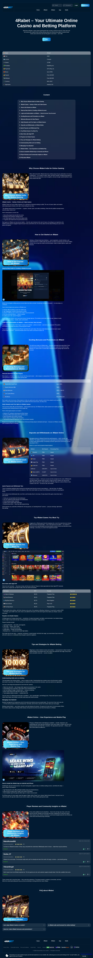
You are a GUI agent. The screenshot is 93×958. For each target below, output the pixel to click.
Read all (5, 849)
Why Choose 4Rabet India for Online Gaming (32, 101)
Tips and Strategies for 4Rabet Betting (31, 139)
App (60, 10)
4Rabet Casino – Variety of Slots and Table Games (34, 104)
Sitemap (44, 947)
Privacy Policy (6, 947)
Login (76, 5)
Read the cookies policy (86, 954)
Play (46, 39)
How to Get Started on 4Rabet (28, 107)
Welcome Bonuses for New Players (30, 119)
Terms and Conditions (24, 947)
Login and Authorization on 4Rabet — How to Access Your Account (38, 113)
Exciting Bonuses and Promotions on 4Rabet (32, 116)
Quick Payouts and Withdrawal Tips (30, 128)
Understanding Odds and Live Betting (30, 142)
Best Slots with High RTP (27, 134)
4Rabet (45, 10)
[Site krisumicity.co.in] (8, 7)
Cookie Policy (33, 947)
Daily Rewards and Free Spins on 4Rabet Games (33, 122)
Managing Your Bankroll (27, 145)
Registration (85, 5)
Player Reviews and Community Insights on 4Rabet (34, 154)
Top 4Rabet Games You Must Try (29, 131)
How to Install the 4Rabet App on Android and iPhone (34, 151)
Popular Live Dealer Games (28, 136)
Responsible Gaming (15, 947)
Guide (66, 10)
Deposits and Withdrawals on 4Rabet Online (32, 125)
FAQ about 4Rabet (25, 157)
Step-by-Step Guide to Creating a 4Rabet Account (33, 110)
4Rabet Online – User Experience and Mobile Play (33, 148)
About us (39, 947)
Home (38, 10)
